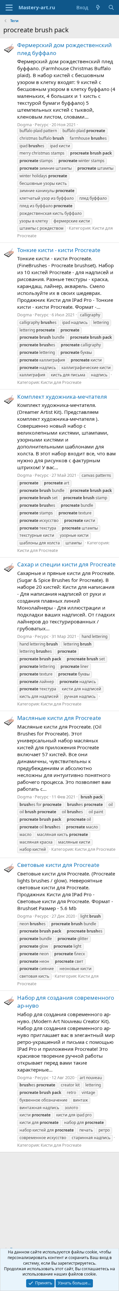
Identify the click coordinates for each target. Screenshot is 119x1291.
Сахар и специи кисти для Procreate (66, 564)
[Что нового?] (98, 7)
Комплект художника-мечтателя (62, 396)
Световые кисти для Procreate (58, 865)
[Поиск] (111, 7)
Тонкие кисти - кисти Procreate (58, 250)
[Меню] (9, 7)
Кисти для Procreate (61, 382)
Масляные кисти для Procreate (59, 718)
